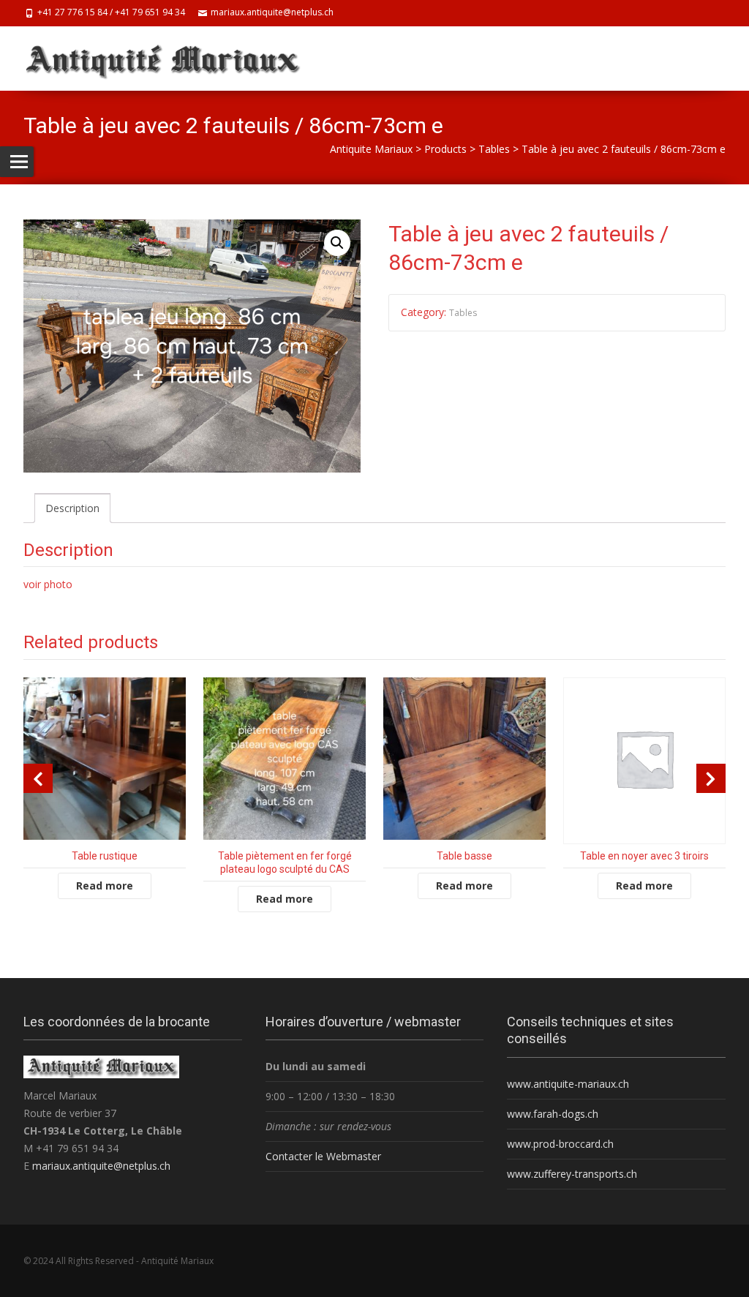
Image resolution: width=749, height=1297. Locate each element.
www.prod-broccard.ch (560, 1144)
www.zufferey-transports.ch (572, 1174)
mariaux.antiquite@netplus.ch (101, 1166)
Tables (463, 313)
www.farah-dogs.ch (552, 1114)
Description (72, 508)
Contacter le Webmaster (323, 1156)
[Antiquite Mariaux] (169, 58)
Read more (104, 885)
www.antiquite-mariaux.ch (568, 1084)
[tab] (72, 508)
